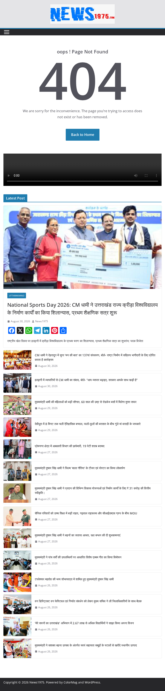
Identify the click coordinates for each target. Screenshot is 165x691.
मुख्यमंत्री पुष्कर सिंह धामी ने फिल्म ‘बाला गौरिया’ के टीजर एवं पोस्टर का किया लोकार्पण (80, 468)
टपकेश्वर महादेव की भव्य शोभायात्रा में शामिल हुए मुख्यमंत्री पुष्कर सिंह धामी (74, 579)
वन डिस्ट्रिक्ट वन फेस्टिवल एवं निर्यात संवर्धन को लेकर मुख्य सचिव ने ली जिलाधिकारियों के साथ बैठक (88, 601)
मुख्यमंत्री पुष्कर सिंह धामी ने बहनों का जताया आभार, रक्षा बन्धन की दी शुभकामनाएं (77, 535)
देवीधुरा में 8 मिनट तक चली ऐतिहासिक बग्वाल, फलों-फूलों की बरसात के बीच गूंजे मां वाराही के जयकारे (88, 424)
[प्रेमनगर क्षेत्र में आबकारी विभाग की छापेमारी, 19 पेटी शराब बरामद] (17, 449)
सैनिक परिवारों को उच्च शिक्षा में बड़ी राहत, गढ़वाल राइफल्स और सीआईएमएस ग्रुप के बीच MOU (86, 513)
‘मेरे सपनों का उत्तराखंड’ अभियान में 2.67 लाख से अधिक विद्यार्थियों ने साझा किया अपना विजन (84, 623)
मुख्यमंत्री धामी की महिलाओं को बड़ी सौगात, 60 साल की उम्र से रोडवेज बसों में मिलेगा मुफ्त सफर (85, 402)
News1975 (41, 321)
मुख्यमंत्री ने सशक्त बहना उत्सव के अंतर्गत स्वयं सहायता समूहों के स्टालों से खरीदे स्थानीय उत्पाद (86, 645)
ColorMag (70, 682)
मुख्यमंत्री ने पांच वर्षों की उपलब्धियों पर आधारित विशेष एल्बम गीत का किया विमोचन (78, 557)
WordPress (92, 682)
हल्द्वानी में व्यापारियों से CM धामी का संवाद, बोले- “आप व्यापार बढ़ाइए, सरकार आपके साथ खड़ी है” (86, 380)
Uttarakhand (16, 295)
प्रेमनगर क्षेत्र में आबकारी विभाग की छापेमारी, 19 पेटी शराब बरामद (69, 446)
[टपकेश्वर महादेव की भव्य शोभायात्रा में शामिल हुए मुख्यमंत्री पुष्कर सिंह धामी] (17, 582)
